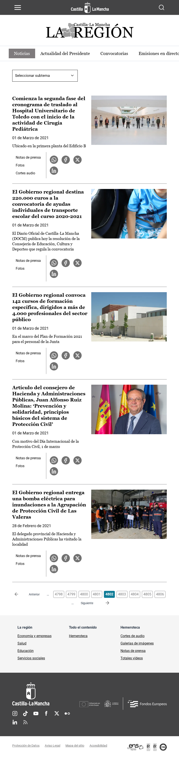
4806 (160, 594)
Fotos (20, 165)
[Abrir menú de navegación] (17, 7)
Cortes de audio (132, 636)
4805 (147, 594)
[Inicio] (45, 694)
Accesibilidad (98, 745)
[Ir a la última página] (104, 603)
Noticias (22, 53)
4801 (97, 594)
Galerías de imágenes (137, 643)
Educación (25, 651)
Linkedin (15, 722)
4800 (84, 594)
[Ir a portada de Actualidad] (89, 32)
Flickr (67, 713)
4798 (59, 594)
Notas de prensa (28, 157)
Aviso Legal (52, 745)
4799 (71, 594)
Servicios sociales (31, 658)
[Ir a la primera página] (20, 594)
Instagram (15, 713)
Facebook (46, 713)
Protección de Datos (26, 745)
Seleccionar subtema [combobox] (32, 75)
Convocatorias (114, 53)
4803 (122, 594)
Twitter (57, 713)
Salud (21, 643)
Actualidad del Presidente (65, 53)
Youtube (36, 713)
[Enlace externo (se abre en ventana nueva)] (147, 747)
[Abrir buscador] (161, 7)
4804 (135, 594)
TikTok (25, 713)
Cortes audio (25, 173)
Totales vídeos (131, 658)
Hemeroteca (78, 636)
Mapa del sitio (74, 745)
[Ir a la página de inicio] (90, 7)
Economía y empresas (34, 636)
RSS (25, 722)
